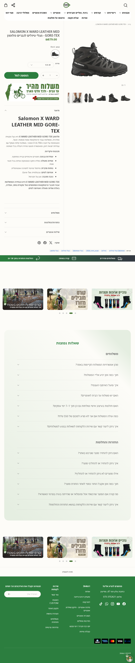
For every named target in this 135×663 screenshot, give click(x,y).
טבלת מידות (84, 631)
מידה (57, 63)
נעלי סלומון (54, 251)
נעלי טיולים (66, 251)
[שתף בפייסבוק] (45, 243)
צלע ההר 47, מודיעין (109, 591)
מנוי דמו (9, 12)
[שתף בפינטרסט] (39, 243)
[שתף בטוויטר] (51, 243)
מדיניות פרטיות (51, 627)
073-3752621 (109, 596)
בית (129, 24)
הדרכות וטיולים (83, 621)
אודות (84, 17)
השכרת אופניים (39, 12)
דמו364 (122, 653)
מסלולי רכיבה (22, 12)
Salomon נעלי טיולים (117, 251)
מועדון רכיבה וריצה (82, 596)
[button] (129, 299)
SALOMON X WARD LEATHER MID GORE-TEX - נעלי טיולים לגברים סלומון (110, 24)
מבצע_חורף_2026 (92, 251)
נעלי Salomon (78, 251)
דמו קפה (86, 602)
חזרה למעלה (67, 572)
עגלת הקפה (73, 17)
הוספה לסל (21, 75)
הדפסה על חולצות (56, 17)
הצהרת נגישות (52, 613)
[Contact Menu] (129, 659)
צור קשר (54, 594)
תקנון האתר (53, 608)
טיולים (104, 251)
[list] (99, 59)
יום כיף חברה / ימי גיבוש (80, 626)
